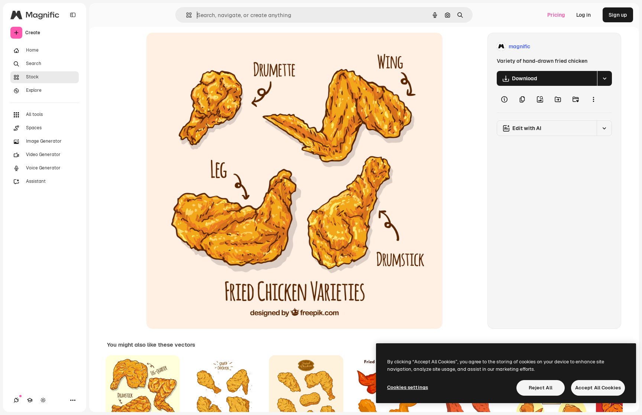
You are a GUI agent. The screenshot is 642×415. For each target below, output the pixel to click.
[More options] (593, 99)
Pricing (556, 15)
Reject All (540, 388)
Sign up (618, 15)
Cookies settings (407, 387)
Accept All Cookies (598, 388)
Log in (583, 15)
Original (194, 46)
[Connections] (16, 400)
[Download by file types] (604, 78)
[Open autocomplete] (186, 15)
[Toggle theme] (43, 400)
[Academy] (30, 400)
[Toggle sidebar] (73, 15)
